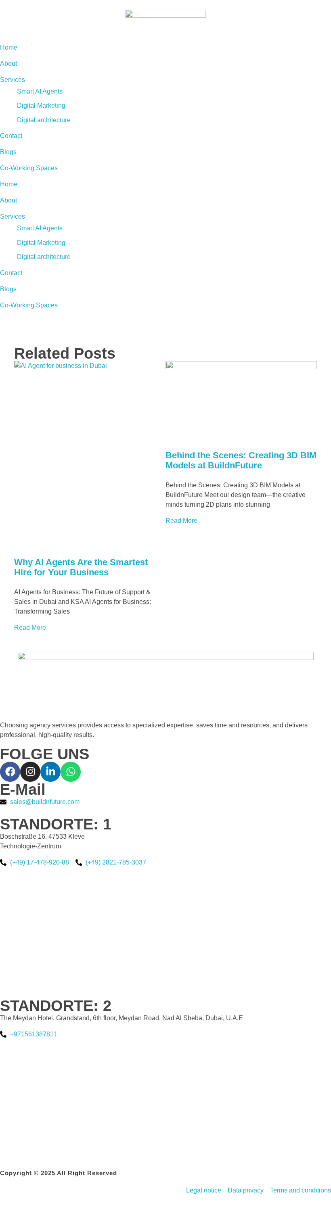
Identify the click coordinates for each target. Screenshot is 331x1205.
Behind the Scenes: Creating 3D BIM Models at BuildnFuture (241, 460)
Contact (11, 272)
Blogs (8, 289)
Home (8, 184)
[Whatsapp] (71, 772)
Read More (30, 627)
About (8, 200)
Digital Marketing (41, 242)
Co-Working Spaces (29, 305)
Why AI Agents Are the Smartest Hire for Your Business (81, 567)
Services (12, 216)
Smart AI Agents (40, 228)
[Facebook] (10, 772)
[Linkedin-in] (50, 772)
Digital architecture (44, 256)
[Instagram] (30, 772)
